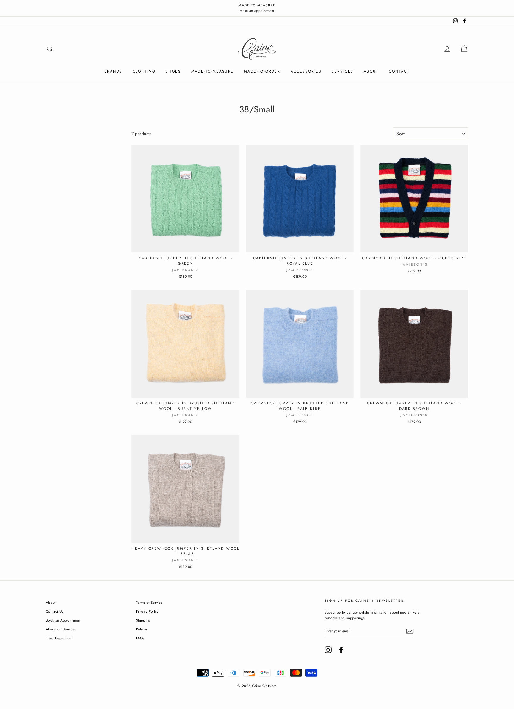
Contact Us (54, 611)
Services (342, 71)
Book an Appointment (63, 620)
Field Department (59, 638)
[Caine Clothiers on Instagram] (328, 649)
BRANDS (113, 71)
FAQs (140, 638)
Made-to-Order (262, 71)
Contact (399, 71)
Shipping (143, 620)
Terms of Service (149, 602)
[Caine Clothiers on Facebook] (341, 649)
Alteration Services (61, 629)
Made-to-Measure (212, 71)
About (371, 71)
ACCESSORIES (306, 71)
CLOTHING (144, 71)
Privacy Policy (147, 611)
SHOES (173, 71)
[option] (257, 8)
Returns (142, 629)
